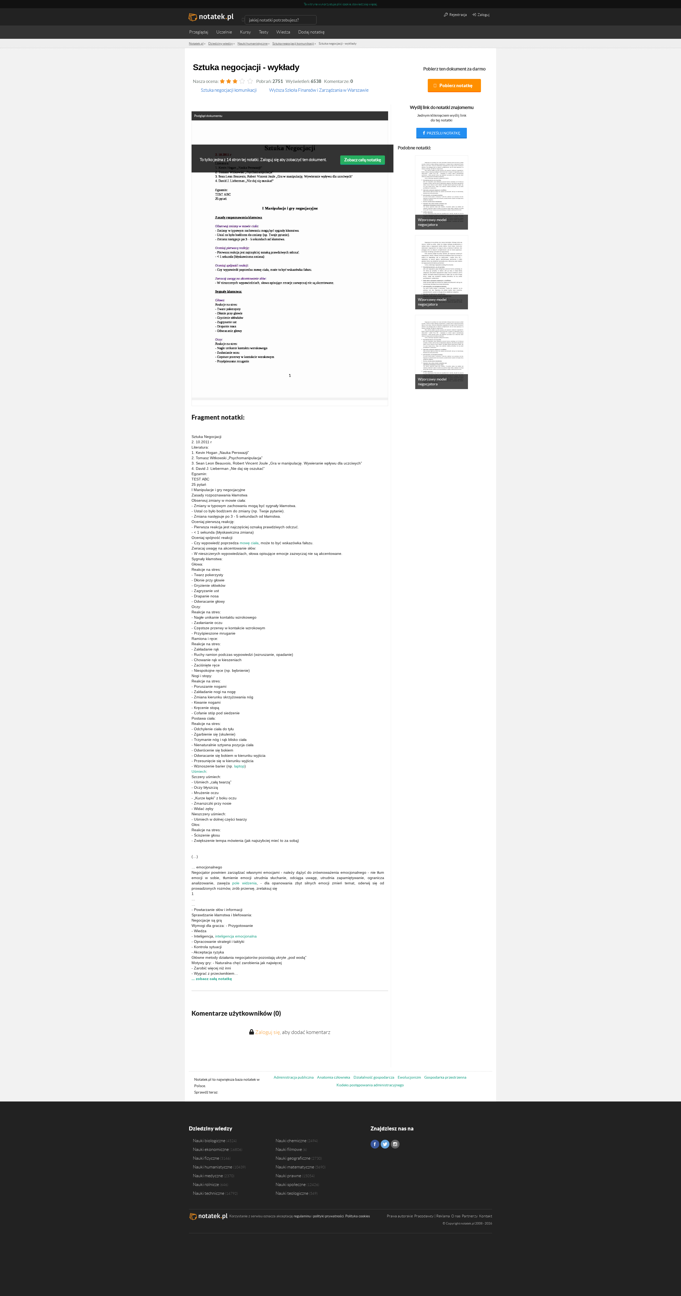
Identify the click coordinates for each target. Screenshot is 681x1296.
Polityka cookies (357, 1216)
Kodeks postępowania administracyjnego (370, 1085)
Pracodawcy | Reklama (432, 1216)
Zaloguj (483, 14)
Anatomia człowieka (333, 1077)
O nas (455, 1216)
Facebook (375, 1144)
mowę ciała (249, 543)
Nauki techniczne (208, 1193)
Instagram (395, 1144)
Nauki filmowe (289, 1149)
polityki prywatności (328, 1216)
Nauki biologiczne (209, 1140)
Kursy (245, 32)
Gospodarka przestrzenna (445, 1077)
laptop (239, 766)
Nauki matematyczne (295, 1166)
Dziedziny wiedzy (210, 1128)
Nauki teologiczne (292, 1193)
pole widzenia (244, 883)
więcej (372, 4)
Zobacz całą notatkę (362, 159)
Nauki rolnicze (206, 1184)
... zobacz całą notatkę (212, 979)
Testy (263, 32)
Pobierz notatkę (455, 85)
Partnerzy (470, 1216)
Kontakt (485, 1216)
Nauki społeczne (291, 1184)
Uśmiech (199, 771)
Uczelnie (224, 32)
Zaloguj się (267, 1032)
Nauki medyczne (208, 1175)
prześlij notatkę (443, 133)
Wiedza (283, 32)
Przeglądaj (198, 32)
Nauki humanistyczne (212, 1166)
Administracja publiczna (294, 1077)
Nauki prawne (288, 1175)
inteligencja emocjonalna (236, 936)
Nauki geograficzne (293, 1158)
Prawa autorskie (400, 1216)
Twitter (385, 1144)
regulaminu (302, 1216)
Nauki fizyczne (206, 1158)
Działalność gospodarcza (374, 1077)
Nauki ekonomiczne (211, 1149)
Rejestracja (458, 14)
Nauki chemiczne (291, 1140)
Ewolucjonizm (409, 1077)
